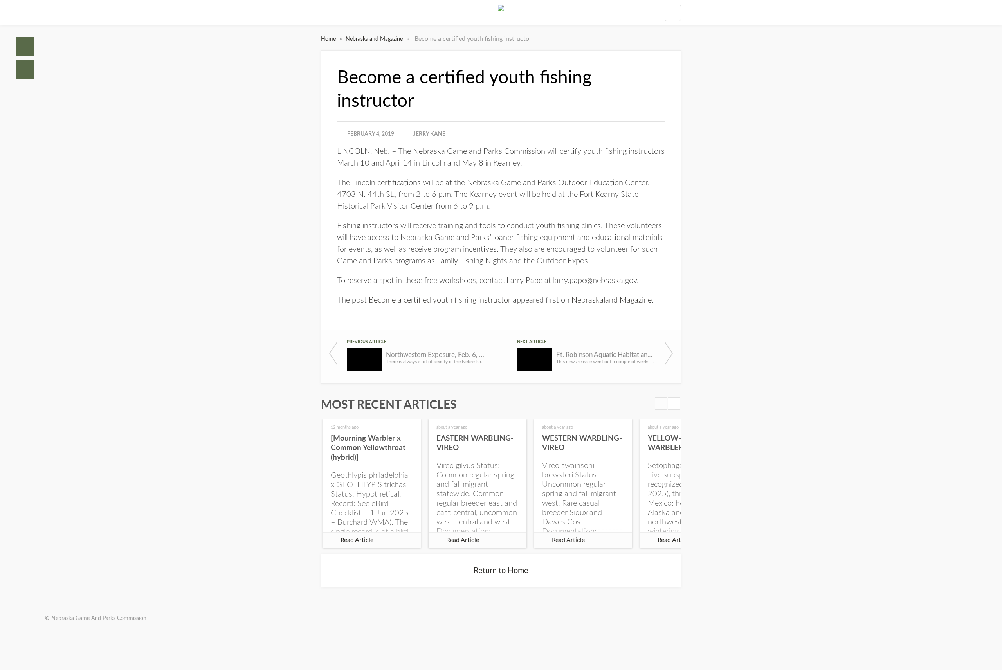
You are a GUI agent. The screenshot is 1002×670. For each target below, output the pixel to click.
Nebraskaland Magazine (375, 39)
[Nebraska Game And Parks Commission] (501, 12)
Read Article (357, 540)
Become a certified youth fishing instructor (440, 300)
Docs (25, 69)
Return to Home (501, 571)
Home (25, 46)
